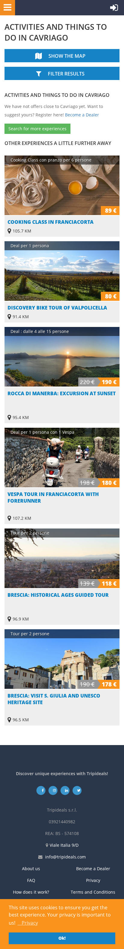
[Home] (43, 8)
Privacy (93, 880)
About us (31, 868)
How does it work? (31, 892)
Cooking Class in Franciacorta (51, 222)
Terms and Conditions (93, 892)
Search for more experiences (37, 128)
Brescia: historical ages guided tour (58, 595)
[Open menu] (5, 7)
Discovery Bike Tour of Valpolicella (57, 307)
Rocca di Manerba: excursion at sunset (62, 393)
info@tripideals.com (65, 857)
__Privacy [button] (27, 923)
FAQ (31, 880)
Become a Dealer (82, 115)
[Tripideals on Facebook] (41, 790)
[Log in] (114, 9)
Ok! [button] (62, 938)
